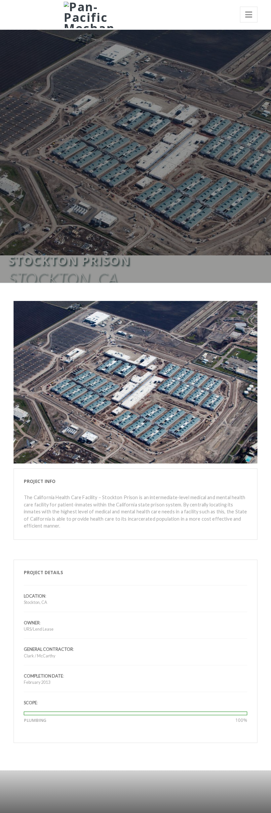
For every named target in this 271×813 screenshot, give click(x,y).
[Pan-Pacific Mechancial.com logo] (86, 14)
